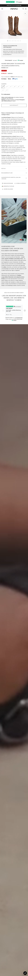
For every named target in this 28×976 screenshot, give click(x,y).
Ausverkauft (14, 105)
